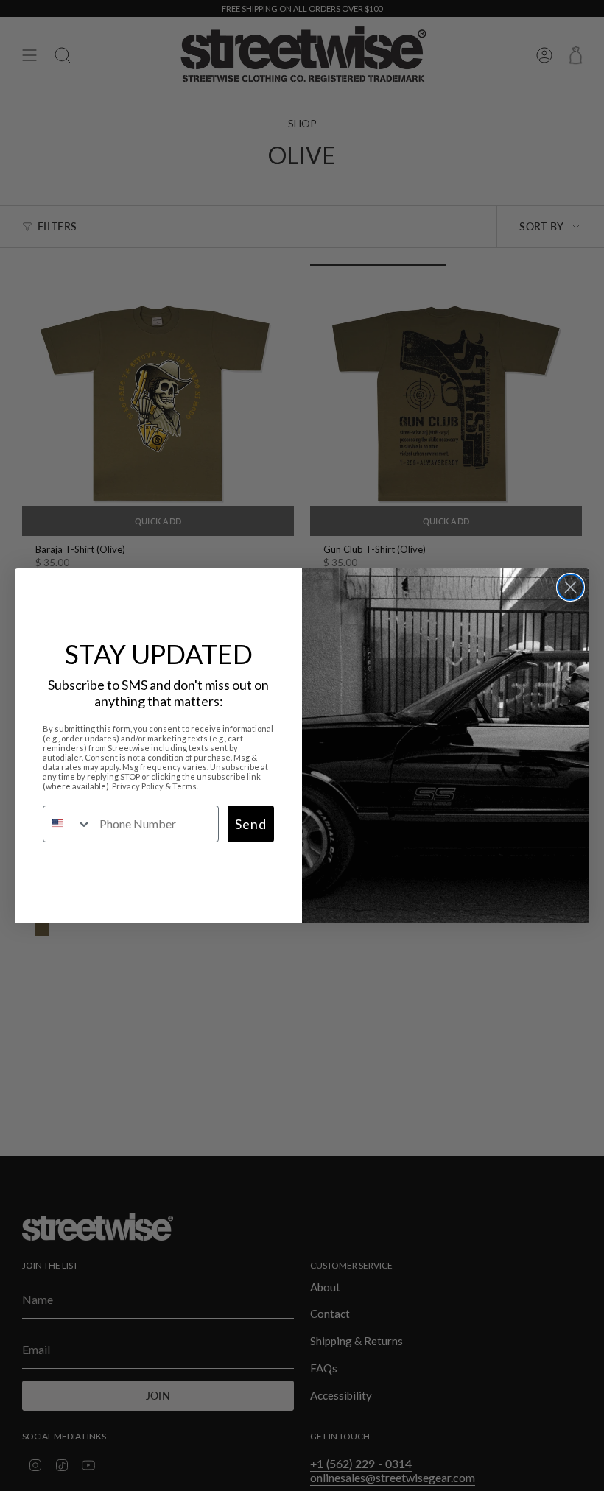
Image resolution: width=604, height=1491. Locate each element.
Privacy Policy (138, 786)
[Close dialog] (570, 587)
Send (251, 824)
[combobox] (67, 824)
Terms (184, 786)
